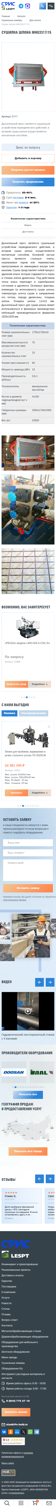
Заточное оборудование (16, 1352)
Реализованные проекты (16, 1270)
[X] (23, 1431)
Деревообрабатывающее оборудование (25, 1337)
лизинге (23, 203)
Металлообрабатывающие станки (21, 1331)
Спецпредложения (33, 713)
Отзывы (8, 1179)
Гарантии (7, 1281)
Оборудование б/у (12, 1369)
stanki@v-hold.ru (17, 1425)
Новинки (9, 713)
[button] (42, 6)
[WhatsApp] (30, 1431)
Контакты (7, 1326)
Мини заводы (9, 1358)
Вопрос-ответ (10, 1320)
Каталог (21, 16)
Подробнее (38, 684)
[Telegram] (36, 1431)
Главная (6, 16)
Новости (7, 1303)
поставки (18, 198)
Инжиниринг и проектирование (20, 1264)
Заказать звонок (16, 1412)
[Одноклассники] (10, 1431)
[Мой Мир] (17, 1431)
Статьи (6, 1309)
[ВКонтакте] (4, 1431)
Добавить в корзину (28, 158)
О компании (8, 1292)
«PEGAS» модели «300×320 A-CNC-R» (27, 643)
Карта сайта (8, 1463)
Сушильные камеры (12, 20)
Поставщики (9, 1287)
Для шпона (35, 20)
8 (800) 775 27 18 (18, 1401)
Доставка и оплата (12, 1276)
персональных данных (14, 900)
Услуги (5, 1298)
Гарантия (11, 208)
